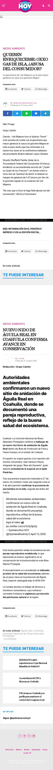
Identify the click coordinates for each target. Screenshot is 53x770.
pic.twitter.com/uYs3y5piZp (21, 526)
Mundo (27, 750)
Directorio (10, 750)
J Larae (21, 358)
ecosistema (10, 639)
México (19, 750)
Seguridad (36, 750)
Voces (44, 750)
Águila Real (27, 631)
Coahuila (38, 631)
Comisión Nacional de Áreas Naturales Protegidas (23, 634)
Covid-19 (27, 753)
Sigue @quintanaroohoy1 (17, 718)
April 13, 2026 (38, 534)
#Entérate (11, 499)
